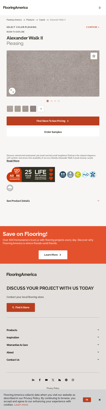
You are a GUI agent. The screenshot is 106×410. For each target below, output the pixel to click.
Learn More (51, 254)
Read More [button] (13, 160)
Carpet (42, 20)
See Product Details (18, 200)
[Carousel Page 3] (55, 101)
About (10, 352)
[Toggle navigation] (100, 7)
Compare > (92, 27)
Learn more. (21, 404)
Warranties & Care (17, 344)
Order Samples (53, 132)
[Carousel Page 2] (51, 101)
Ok (87, 400)
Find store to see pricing (51, 120)
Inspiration (13, 337)
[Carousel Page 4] (58, 101)
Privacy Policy (53, 388)
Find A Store (22, 307)
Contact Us (13, 359)
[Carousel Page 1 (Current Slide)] (48, 101)
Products (30, 20)
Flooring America (14, 20)
